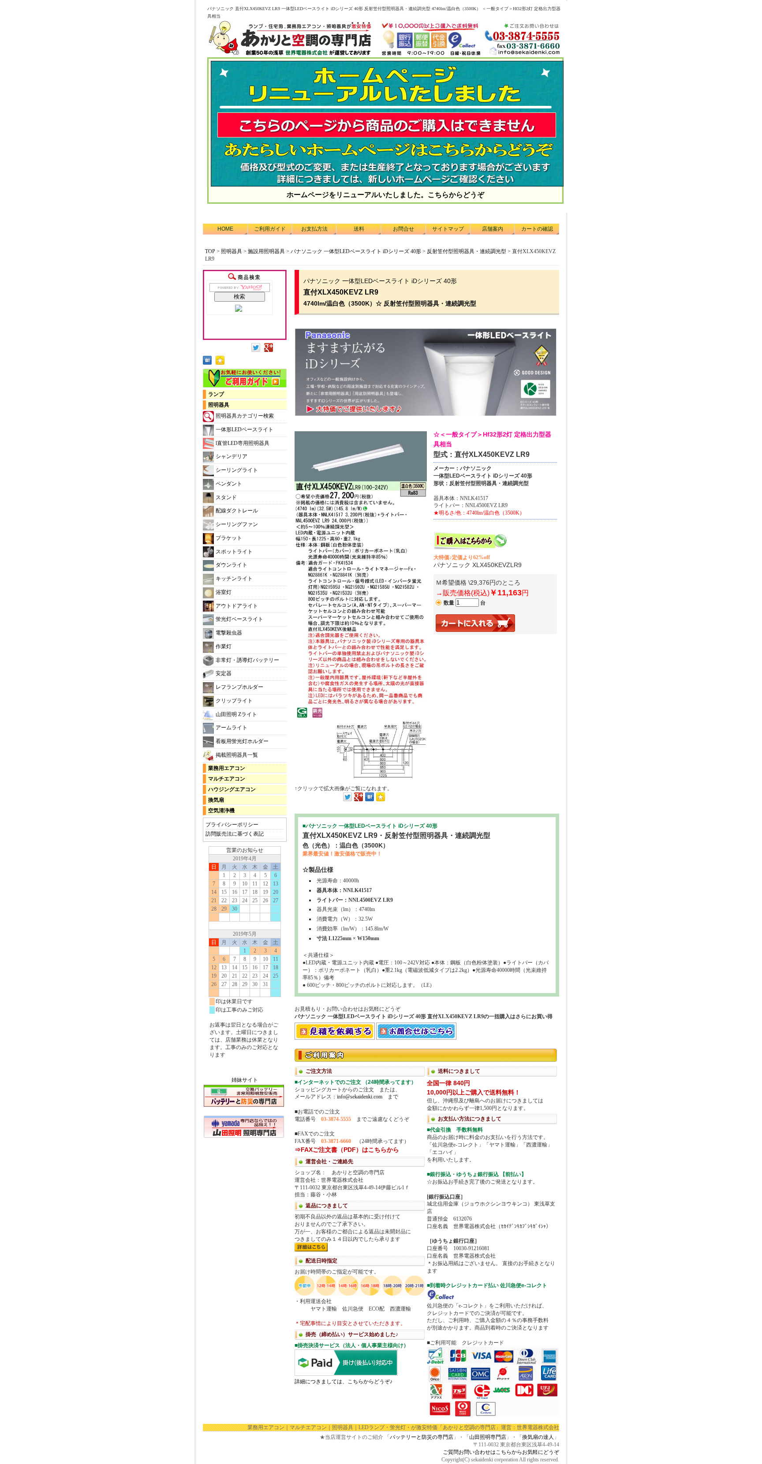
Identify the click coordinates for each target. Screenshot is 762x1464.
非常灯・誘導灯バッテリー (247, 660)
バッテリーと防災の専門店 (421, 1437)
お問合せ (403, 229)
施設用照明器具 (266, 251)
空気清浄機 (221, 810)
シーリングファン (237, 524)
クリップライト (234, 701)
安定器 (224, 673)
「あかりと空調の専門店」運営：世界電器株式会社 (498, 1427)
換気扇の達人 (538, 1437)
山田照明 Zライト (236, 714)
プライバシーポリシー (231, 825)
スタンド (226, 497)
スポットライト (234, 552)
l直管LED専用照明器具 (242, 443)
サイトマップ (448, 229)
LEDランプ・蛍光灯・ (385, 1427)
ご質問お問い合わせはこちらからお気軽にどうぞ (501, 1452)
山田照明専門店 (487, 1437)
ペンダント (229, 484)
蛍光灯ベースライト (239, 619)
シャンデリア (231, 456)
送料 (359, 229)
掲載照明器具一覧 (237, 755)
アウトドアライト (237, 606)
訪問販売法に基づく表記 (234, 834)
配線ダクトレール (237, 511)
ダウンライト (231, 565)
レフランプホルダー (239, 687)
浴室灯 (224, 592)
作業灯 (224, 646)
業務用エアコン (226, 768)
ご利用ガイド (270, 229)
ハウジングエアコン (232, 789)
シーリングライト (237, 470)
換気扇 (216, 800)
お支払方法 (314, 229)
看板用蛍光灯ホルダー (242, 741)
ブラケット (229, 538)
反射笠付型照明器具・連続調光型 (467, 251)
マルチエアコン (226, 779)
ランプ (216, 394)
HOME (225, 229)
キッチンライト (234, 578)
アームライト (231, 728)
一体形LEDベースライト (244, 429)
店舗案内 (492, 229)
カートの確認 (537, 229)
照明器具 (231, 251)
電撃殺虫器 (229, 633)
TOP (210, 251)
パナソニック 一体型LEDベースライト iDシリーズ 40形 (356, 251)
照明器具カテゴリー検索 (245, 416)
